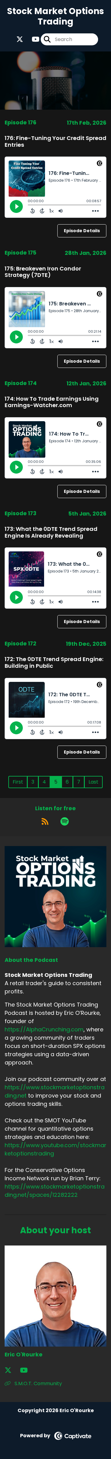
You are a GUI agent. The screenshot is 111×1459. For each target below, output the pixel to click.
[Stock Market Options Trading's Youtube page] (31, 39)
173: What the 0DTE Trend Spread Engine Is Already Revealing (51, 532)
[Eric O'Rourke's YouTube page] (27, 1370)
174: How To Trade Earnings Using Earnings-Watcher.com (52, 402)
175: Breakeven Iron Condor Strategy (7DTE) (43, 272)
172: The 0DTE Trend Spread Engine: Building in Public (54, 662)
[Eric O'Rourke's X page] (12, 1370)
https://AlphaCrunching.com (44, 1029)
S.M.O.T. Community (37, 1383)
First (18, 781)
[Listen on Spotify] (64, 821)
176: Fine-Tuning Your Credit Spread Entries (55, 141)
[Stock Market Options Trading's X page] (19, 39)
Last (93, 781)
